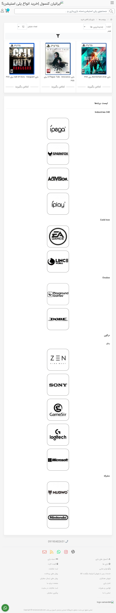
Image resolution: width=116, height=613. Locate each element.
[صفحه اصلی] (111, 19)
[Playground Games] (58, 294)
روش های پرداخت (51, 573)
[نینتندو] (58, 517)
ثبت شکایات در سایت (50, 588)
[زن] (58, 359)
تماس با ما (106, 592)
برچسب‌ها (102, 19)
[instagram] (65, 552)
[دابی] (58, 319)
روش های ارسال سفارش (49, 578)
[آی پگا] (58, 128)
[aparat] (73, 552)
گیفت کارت (52, 564)
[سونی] (58, 384)
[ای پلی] (58, 203)
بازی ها (106, 564)
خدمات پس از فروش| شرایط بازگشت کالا (95, 573)
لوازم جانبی (103, 568)
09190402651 (56, 542)
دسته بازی (52, 559)
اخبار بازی (106, 583)
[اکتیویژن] (58, 178)
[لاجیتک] (58, 434)
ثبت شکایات (53, 568)
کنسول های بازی (101, 559)
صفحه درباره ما (52, 583)
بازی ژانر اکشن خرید (88, 19)
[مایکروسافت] (58, 459)
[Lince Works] (58, 261)
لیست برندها (101, 103)
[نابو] (58, 492)
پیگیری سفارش (52, 592)
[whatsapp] (58, 552)
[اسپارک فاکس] (58, 153)
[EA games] (58, 236)
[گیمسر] (58, 409)
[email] (44, 552)
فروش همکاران (105, 578)
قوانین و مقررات (104, 588)
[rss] (51, 552)
